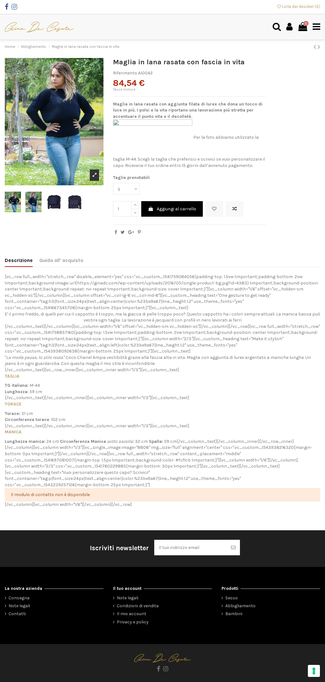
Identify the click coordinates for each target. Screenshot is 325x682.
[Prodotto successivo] (319, 47)
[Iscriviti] (233, 547)
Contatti (17, 613)
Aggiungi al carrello (176, 209)
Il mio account (131, 613)
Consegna (19, 598)
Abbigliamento (240, 606)
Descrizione (19, 260)
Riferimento (125, 73)
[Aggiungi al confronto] (234, 209)
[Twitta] (123, 232)
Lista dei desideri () (300, 6)
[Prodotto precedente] (316, 47)
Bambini (233, 613)
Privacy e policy (133, 622)
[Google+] (131, 232)
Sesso (231, 598)
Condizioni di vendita (138, 606)
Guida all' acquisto (61, 260)
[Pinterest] (139, 232)
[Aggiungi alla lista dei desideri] (214, 209)
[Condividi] (116, 232)
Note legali (19, 606)
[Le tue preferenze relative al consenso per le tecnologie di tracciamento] (314, 671)
